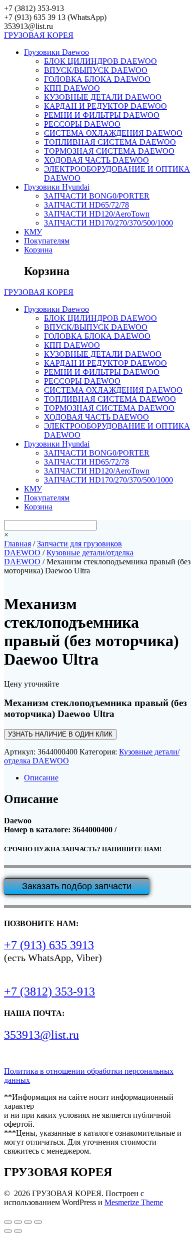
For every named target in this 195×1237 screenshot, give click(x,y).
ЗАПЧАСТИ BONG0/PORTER (97, 196)
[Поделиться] (28, 1222)
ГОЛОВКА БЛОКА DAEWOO (97, 79)
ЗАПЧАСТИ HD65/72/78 (86, 205)
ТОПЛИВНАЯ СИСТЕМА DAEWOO (110, 142)
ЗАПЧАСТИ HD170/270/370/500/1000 (108, 223)
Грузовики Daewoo (56, 52)
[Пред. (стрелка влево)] (8, 1231)
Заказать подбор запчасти (77, 886)
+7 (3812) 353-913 (49, 991)
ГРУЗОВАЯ (39, 35)
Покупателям (47, 241)
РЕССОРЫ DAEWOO (82, 124)
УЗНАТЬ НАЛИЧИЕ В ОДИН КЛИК (60, 734)
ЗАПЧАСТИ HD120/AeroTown (97, 214)
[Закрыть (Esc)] (38, 1222)
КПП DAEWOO (72, 88)
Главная (17, 543)
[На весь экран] (18, 1222)
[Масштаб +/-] (8, 1222)
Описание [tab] (41, 777)
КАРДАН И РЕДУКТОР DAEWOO (105, 106)
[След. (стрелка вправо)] (18, 1231)
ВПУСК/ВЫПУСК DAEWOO (96, 70)
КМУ (33, 232)
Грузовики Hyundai (57, 187)
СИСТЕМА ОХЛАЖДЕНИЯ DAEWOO (113, 133)
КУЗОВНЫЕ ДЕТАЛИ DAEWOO (103, 97)
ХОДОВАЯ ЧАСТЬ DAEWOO (96, 160)
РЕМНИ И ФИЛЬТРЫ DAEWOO (102, 115)
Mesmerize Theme (133, 1202)
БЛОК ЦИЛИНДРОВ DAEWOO (100, 61)
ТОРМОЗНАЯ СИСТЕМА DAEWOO (109, 151)
